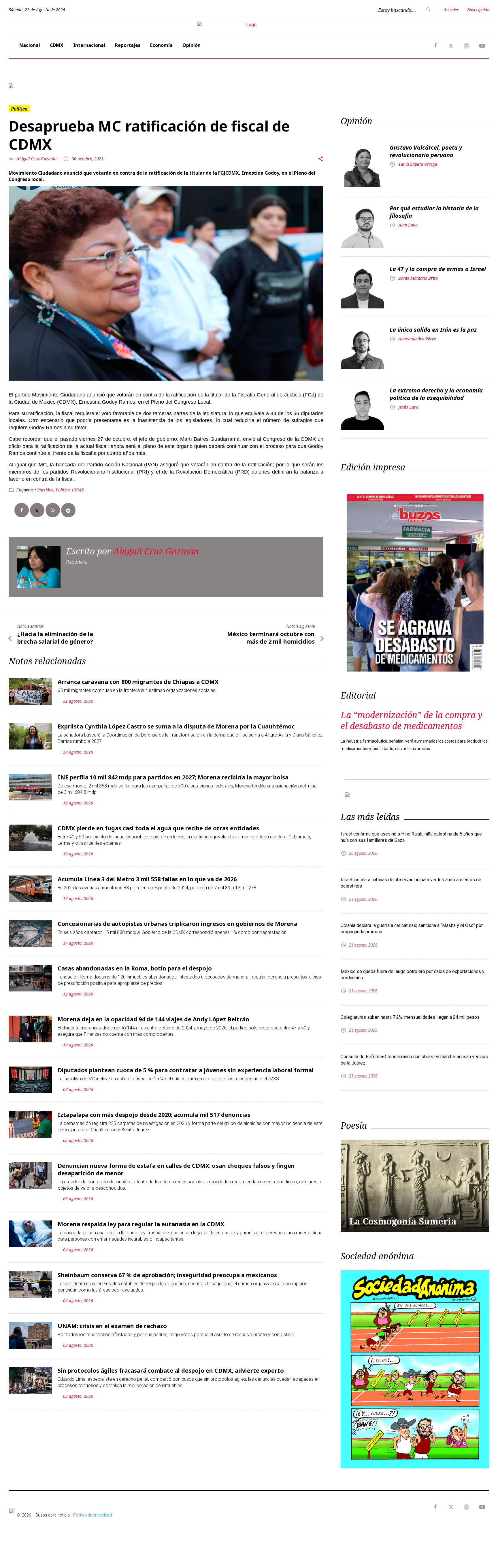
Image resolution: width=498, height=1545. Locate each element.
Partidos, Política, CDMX (60, 490)
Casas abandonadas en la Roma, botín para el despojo (135, 968)
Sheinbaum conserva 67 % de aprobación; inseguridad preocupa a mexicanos (167, 1275)
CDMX (56, 45)
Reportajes (127, 45)
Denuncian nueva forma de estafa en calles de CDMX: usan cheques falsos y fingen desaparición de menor (176, 1169)
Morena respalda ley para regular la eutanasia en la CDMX (141, 1224)
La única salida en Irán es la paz (433, 329)
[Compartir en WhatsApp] (53, 510)
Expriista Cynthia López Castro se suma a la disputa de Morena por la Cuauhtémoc (176, 726)
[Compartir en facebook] (21, 510)
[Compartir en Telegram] (68, 510)
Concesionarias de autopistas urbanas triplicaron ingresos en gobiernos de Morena (177, 924)
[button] (45, 85)
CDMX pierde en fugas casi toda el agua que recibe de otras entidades (158, 828)
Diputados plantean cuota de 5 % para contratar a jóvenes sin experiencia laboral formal (186, 1070)
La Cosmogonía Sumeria (402, 1221)
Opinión (191, 45)
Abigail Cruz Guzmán (36, 158)
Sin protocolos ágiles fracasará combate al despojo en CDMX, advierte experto (171, 1370)
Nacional (29, 45)
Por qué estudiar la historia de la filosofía (434, 212)
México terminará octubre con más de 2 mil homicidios (271, 637)
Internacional (89, 45)
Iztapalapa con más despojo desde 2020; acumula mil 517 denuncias (154, 1115)
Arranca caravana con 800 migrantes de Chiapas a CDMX (138, 682)
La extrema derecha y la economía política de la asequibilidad (436, 394)
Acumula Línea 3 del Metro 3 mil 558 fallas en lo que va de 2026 (147, 879)
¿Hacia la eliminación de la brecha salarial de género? (55, 637)
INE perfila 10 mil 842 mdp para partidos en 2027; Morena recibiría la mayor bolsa (173, 777)
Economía (161, 45)
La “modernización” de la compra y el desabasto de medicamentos (411, 720)
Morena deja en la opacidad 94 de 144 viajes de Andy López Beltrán (153, 1019)
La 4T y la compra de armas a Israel (438, 269)
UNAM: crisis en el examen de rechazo (112, 1326)
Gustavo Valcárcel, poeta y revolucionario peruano (426, 151)
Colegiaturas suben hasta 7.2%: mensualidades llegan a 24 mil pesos (410, 1017)
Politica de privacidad (92, 1515)
